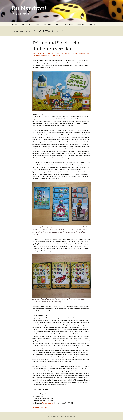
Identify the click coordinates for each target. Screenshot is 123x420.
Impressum (92, 24)
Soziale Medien (68, 24)
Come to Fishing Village (79, 53)
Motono (47, 55)
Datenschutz (51, 416)
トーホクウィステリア (60, 53)
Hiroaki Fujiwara (40, 55)
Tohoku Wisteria (55, 55)
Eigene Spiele (47, 24)
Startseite (15, 24)
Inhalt (37, 24)
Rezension (47, 53)
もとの (70, 53)
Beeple (58, 24)
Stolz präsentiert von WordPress (66, 416)
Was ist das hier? (27, 24)
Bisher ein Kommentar (40, 407)
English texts (81, 24)
